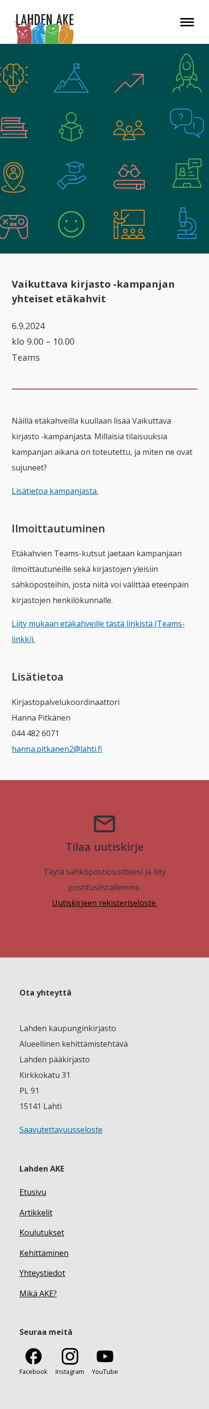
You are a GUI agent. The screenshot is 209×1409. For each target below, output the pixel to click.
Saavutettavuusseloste (61, 1129)
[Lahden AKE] (44, 22)
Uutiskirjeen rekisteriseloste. (104, 903)
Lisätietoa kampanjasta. (55, 491)
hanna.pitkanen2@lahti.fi (57, 749)
